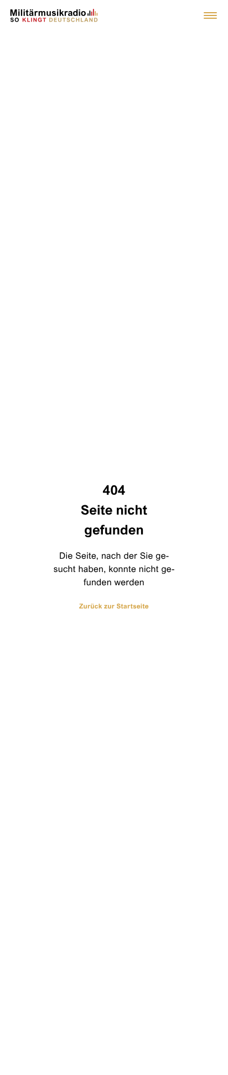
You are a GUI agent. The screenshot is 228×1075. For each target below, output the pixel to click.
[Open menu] (210, 15)
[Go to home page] (54, 15)
